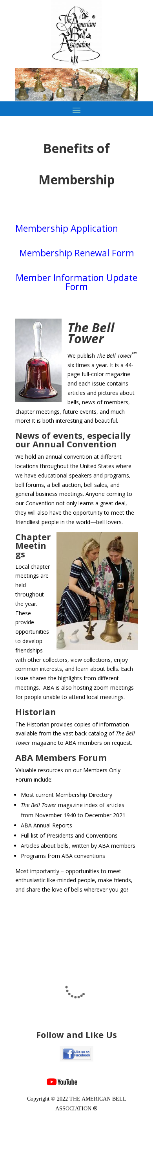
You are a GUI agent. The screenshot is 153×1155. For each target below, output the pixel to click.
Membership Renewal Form (76, 253)
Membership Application (66, 228)
